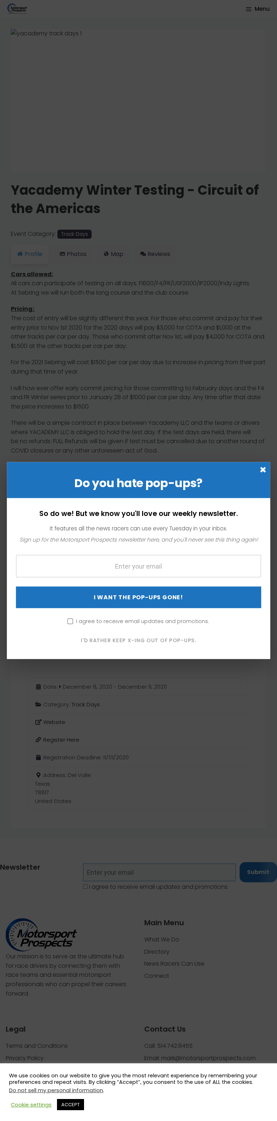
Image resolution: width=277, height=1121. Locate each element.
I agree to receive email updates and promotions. (142, 621)
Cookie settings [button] (31, 1105)
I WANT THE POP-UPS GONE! (138, 597)
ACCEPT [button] (70, 1104)
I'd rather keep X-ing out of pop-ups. (138, 640)
